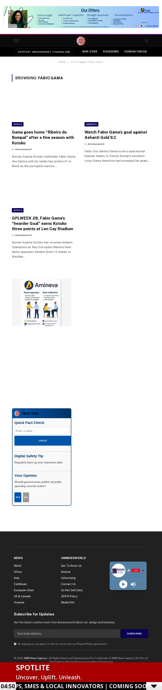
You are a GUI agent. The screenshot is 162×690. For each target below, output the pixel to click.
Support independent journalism (44, 51)
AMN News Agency (35, 658)
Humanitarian (135, 51)
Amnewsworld (23, 149)
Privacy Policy (85, 643)
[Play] (123, 584)
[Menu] (16, 40)
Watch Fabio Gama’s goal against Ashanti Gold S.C (116, 135)
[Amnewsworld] (81, 41)
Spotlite (33, 667)
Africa (17, 124)
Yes (18, 497)
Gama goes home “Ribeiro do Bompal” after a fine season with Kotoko (43, 137)
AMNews (91, 124)
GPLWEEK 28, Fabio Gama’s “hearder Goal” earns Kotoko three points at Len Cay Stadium (42, 223)
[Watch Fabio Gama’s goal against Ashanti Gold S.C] (117, 108)
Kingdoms (111, 51)
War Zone (90, 51)
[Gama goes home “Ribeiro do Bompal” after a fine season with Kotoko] (44, 108)
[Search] (146, 40)
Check (43, 440)
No (26, 497)
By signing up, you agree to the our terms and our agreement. (62, 643)
